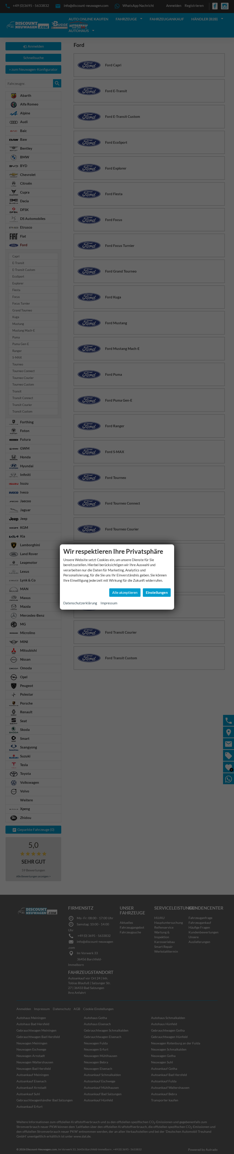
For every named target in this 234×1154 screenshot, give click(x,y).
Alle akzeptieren (125, 592)
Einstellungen (157, 592)
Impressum (109, 603)
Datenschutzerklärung (80, 603)
